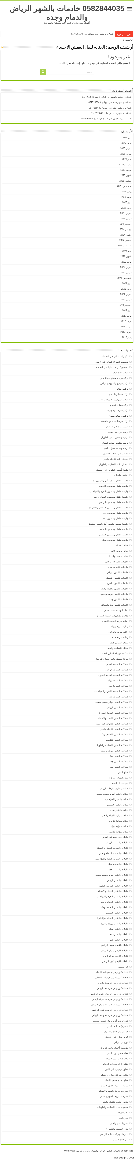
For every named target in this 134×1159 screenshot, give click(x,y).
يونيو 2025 (126, 197)
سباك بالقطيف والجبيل (117, 648)
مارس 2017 (126, 326)
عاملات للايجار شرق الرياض (115, 956)
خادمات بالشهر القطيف (117, 578)
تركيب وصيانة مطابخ (118, 416)
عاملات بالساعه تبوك (118, 864)
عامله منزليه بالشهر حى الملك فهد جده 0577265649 (106, 118)
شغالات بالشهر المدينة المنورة (113, 713)
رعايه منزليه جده (120, 637)
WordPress (69, 1150)
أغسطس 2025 (124, 186)
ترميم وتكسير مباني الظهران (114, 437)
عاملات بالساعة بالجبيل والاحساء (112, 848)
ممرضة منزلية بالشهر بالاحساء (113, 1091)
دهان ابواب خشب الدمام (116, 610)
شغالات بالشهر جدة (119, 761)
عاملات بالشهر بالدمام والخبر (114, 902)
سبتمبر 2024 (125, 240)
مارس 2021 (126, 294)
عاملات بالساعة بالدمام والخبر (113, 853)
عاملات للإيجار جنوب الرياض (114, 945)
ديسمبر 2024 (125, 224)
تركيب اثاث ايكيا (120, 372)
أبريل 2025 (126, 207)
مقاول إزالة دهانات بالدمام (115, 1064)
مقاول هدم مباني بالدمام (116, 1080)
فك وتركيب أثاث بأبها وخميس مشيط (110, 1020)
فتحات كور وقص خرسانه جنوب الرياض (109, 993)
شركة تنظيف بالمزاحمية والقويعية (112, 659)
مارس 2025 (126, 213)
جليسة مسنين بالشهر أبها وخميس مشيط (108, 524)
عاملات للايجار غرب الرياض (115, 961)
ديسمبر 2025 (125, 164)
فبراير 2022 (126, 272)
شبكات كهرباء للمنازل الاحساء (114, 653)
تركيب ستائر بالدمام (118, 394)
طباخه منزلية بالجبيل (118, 831)
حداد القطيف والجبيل (118, 556)
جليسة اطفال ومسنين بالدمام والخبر (111, 497)
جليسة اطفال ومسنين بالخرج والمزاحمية (108, 491)
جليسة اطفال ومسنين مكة (115, 518)
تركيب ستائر (122, 388)
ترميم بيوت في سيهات (117, 432)
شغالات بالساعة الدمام (117, 664)
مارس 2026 (126, 148)
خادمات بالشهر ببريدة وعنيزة (114, 594)
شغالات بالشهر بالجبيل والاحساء (113, 718)
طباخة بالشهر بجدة (119, 810)
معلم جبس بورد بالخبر (117, 1053)
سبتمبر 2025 (125, 180)
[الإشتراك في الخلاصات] (2, 46)
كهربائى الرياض (120, 1042)
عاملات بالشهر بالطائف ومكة (114, 907)
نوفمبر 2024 (126, 229)
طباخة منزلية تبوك (119, 826)
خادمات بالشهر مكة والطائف (114, 605)
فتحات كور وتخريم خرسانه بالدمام (112, 972)
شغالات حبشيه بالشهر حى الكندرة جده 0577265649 (107, 97)
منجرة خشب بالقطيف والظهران (112, 1107)
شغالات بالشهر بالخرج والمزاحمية (112, 723)
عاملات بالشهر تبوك (118, 929)
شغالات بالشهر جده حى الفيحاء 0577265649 (110, 107)
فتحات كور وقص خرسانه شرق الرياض (110, 999)
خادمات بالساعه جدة (118, 567)
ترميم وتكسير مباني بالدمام (115, 443)
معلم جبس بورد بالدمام (117, 1058)
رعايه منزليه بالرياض (118, 632)
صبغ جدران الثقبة (120, 783)
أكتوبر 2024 (126, 234)
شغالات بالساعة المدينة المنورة (113, 675)
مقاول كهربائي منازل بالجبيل (114, 1074)
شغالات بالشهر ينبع (119, 767)
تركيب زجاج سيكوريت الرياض (114, 378)
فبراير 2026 (126, 153)
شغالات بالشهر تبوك (118, 756)
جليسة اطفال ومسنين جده (115, 513)
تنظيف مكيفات (121, 475)
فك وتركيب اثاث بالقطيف (116, 1031)
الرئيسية (129, 40)
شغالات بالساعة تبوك (118, 680)
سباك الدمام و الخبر (118, 642)
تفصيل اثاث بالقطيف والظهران (113, 464)
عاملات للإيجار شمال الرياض (114, 950)
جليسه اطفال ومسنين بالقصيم (113, 534)
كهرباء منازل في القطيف (116, 1037)
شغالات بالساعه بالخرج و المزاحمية (111, 691)
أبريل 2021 (126, 288)
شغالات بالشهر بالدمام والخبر (114, 729)
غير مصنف (123, 966)
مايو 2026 (127, 137)
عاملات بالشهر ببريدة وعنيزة (114, 923)
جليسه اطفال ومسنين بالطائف (113, 529)
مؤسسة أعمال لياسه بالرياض (114, 1047)
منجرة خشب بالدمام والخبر (115, 1101)
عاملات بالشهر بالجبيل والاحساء (113, 891)
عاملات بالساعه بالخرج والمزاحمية (111, 858)
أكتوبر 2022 (126, 256)
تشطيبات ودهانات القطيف (115, 453)
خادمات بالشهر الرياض (117, 572)
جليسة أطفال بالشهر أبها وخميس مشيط (109, 480)
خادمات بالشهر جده (118, 599)
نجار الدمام (123, 1112)
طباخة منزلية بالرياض (118, 821)
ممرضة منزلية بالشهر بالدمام (114, 1096)
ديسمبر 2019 (125, 305)
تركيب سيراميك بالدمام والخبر (113, 399)
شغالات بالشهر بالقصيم (117, 740)
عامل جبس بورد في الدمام (115, 837)
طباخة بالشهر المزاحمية (116, 799)
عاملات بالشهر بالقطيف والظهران (112, 918)
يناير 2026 (127, 159)
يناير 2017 (127, 337)
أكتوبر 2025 (126, 175)
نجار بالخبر (123, 1118)
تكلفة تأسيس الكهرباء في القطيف (112, 470)
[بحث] (43, 72)
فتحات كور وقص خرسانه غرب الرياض (110, 1010)
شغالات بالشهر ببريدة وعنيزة (114, 750)
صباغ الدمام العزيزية (118, 777)
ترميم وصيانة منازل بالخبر (116, 448)
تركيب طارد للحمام (119, 405)
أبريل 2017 (126, 321)
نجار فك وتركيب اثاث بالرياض (114, 1134)
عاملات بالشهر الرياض (117, 880)
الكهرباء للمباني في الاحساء (115, 356)
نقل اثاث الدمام (120, 1139)
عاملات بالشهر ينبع (119, 939)
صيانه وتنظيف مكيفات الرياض (114, 788)
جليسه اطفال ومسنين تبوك (115, 540)
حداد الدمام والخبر (119, 551)
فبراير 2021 (126, 299)
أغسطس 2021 (124, 278)
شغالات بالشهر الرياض (117, 707)
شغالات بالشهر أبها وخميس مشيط (111, 702)
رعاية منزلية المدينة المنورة (115, 621)
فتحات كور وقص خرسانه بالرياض (112, 988)
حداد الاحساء (122, 545)
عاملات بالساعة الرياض (117, 842)
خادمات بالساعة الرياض (116, 561)
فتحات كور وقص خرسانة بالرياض (112, 983)
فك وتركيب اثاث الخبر (117, 1026)
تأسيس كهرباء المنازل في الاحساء (112, 367)
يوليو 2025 (126, 191)
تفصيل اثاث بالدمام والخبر (115, 459)
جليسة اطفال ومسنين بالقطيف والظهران (108, 507)
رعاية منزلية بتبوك (119, 626)
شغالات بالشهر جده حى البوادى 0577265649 (92, 34)
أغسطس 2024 (124, 245)
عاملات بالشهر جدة (119, 934)
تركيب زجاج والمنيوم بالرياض (114, 383)
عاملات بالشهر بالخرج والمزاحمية (112, 896)
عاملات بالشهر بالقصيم (117, 912)
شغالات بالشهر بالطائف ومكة (114, 734)
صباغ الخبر (123, 772)
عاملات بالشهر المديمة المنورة (113, 885)
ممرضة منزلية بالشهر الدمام (114, 1085)
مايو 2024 (127, 251)
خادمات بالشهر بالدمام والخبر (114, 588)
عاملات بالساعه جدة (118, 869)
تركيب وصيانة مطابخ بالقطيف (114, 421)
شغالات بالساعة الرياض (117, 669)
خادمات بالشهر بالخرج (117, 583)
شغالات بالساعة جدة (118, 686)
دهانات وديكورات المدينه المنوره (112, 615)
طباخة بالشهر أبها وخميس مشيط (112, 794)
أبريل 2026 (126, 143)
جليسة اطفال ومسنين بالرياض (113, 502)
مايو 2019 (127, 310)
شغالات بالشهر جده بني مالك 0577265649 (111, 113)
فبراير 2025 (126, 218)
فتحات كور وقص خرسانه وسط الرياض (110, 1015)
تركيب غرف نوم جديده (117, 410)
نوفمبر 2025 (126, 170)
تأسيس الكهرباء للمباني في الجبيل (111, 361)
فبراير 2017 (126, 332)
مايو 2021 (127, 283)
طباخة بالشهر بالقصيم (117, 804)
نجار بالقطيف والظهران (117, 1128)
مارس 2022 (126, 267)
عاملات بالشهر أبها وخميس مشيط (111, 875)
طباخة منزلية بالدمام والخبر (115, 815)
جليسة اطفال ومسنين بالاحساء (113, 486)
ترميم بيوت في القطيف (117, 426)
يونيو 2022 (126, 261)
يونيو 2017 (126, 315)
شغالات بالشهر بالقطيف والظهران (111, 745)
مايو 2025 (127, 202)
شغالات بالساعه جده (118, 696)
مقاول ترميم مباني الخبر (116, 1069)
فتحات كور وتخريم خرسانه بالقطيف (111, 977)
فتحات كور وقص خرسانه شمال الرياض (109, 1004)
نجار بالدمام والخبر (119, 1123)
